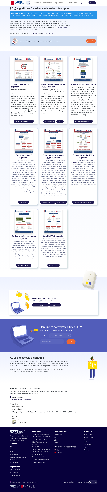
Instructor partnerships (88, 441)
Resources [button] (47, 3)
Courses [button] (37, 3)
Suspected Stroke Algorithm (83, 202)
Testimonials (88, 444)
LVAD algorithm (53, 265)
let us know (76, 15)
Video (59, 121)
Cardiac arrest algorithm (23, 121)
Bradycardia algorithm (83, 84)
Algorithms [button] (58, 3)
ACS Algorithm (49, 121)
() (14, 462)
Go (71, 341)
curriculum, (39, 451)
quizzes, (45, 434)
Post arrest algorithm (47, 202)
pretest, (36, 434)
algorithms (34, 33)
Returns (86, 482)
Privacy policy (66, 482)
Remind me (43, 336)
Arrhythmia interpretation (18, 457)
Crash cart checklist (38, 457)
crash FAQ (37, 454)
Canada (58, 452)
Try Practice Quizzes (40, 305)
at (73, 336)
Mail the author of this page (21, 399)
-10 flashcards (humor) (40, 459)
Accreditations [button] (71, 3)
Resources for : (38, 449)
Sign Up (92, 2)
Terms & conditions (77, 482)
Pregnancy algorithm (23, 265)
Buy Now (91, 41)
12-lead (14, 460)
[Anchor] (8, 8)
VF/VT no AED (60, 202)
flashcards (46, 451)
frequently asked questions (39, 443)
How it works (88, 434)
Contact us (87, 450)
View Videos (55, 305)
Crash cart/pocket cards (40, 439)
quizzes (46, 436)
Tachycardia (23, 202)
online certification (57, 174)
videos (36, 447)
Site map (87, 447)
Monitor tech (14, 454)
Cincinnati (74, 162)
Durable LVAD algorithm (53, 236)
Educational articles (38, 462)
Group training (89, 437)
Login (84, 2)
